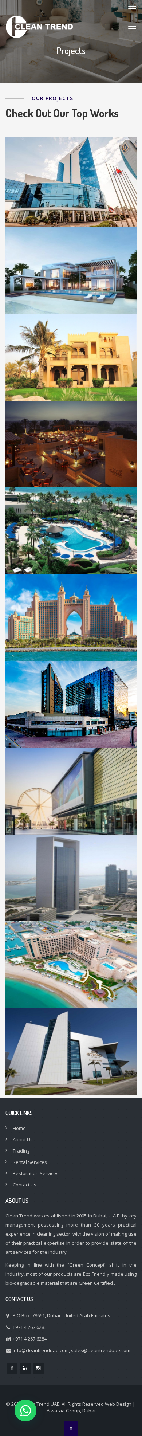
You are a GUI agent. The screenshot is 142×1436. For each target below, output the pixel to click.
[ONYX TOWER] (71, 718)
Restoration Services (36, 1173)
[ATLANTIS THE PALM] (71, 631)
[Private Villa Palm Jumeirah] (71, 284)
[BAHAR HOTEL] (71, 978)
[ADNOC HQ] (71, 891)
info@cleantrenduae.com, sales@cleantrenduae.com (71, 1350)
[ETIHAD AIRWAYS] (71, 1065)
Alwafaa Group (63, 1410)
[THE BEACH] (71, 804)
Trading (21, 1150)
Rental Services (30, 1162)
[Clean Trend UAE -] (39, 26)
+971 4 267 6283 (30, 1327)
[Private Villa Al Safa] (71, 370)
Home (19, 1128)
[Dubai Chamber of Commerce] (71, 195)
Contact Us (24, 1184)
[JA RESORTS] (71, 544)
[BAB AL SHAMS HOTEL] (71, 457)
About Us (23, 1139)
